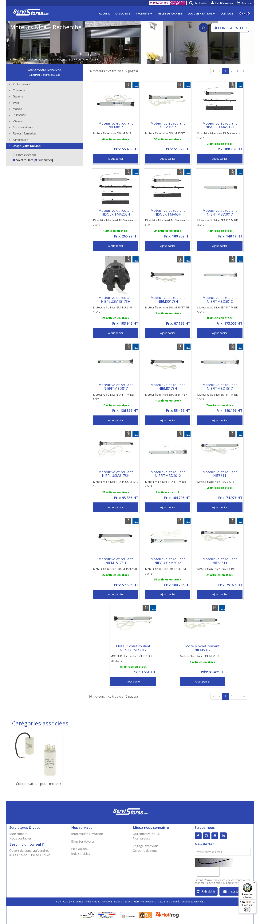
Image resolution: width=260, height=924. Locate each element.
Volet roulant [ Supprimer (33, 160)
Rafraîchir (208, 891)
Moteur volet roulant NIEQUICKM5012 (168, 561)
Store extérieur (25, 155)
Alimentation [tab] (20, 139)
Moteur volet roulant (41, 59)
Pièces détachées (170, 13)
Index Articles (92, 901)
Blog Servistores (83, 841)
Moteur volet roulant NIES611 (220, 474)
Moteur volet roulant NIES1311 (220, 561)
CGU (65, 901)
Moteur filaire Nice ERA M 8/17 (112, 133)
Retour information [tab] (24, 133)
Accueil (104, 13)
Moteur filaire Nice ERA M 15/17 (165, 133)
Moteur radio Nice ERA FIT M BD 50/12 (217, 310)
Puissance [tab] (19, 115)
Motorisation (18, 59)
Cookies (127, 901)
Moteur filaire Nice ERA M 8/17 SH (166, 394)
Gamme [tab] (18, 96)
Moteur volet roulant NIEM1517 (168, 125)
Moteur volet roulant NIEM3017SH (168, 299)
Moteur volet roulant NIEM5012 (202, 648)
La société (122, 13)
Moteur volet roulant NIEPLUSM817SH (115, 474)
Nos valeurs (141, 838)
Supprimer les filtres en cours (44, 74)
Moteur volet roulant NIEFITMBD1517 (220, 386)
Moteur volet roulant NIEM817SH (168, 386)
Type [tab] (16, 102)
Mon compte (18, 834)
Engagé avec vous (145, 846)
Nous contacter (20, 838)
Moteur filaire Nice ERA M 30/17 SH (167, 307)
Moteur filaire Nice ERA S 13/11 (216, 569)
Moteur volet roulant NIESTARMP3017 (133, 648)
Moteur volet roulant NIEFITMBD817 (115, 386)
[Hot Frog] (168, 914)
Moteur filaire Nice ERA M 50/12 (199, 656)
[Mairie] (107, 914)
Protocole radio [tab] (22, 84)
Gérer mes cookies (144, 901)
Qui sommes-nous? (146, 834)
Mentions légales (111, 901)
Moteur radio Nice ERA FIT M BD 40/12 (165, 484)
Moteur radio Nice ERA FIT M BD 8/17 (113, 397)
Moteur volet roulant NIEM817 (115, 125)
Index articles (80, 854)
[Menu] (254, 883)
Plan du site (79, 849)
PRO (244, 13)
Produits (143, 13)
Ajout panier (115, 158)
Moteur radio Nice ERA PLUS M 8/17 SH (115, 484)
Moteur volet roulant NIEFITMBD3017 (220, 212)
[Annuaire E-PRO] (145, 914)
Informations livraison (87, 834)
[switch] (247, 909)
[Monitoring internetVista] (87, 914)
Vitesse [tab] (17, 121)
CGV (58, 901)
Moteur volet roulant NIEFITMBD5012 (220, 299)
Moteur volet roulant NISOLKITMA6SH (168, 212)
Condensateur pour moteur (38, 783)
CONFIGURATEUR (232, 28)
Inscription (236, 891)
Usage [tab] (27, 145)
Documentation (200, 13)
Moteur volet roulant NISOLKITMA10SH (220, 125)
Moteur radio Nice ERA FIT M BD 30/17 (217, 222)
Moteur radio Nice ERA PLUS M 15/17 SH (112, 310)
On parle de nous (145, 850)
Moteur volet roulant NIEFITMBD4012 (168, 474)
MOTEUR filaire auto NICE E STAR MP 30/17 (131, 658)
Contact (227, 13)
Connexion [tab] (19, 90)
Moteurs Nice (65, 59)
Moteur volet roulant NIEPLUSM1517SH (115, 299)
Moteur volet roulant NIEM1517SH (115, 561)
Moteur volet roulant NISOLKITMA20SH (115, 212)
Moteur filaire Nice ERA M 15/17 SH (115, 569)
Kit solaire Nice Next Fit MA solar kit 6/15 (167, 222)
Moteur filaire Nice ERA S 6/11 (215, 482)
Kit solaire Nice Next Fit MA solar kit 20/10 (115, 222)
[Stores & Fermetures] (127, 914)
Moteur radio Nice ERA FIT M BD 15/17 (217, 397)
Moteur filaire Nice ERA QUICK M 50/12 (165, 571)
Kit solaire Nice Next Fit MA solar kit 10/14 (219, 135)
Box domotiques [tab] (23, 127)
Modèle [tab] (17, 108)
